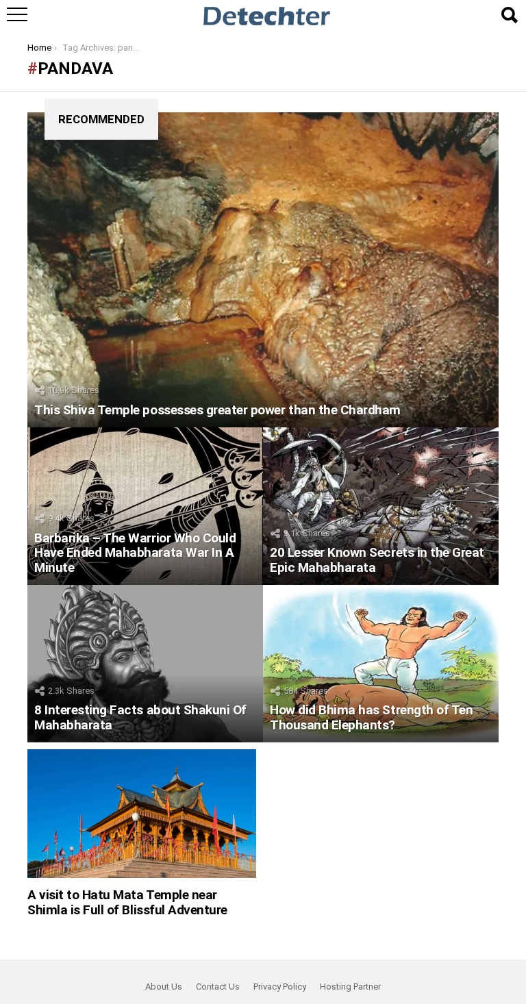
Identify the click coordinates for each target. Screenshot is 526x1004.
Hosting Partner (350, 986)
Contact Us (218, 986)
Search (509, 15)
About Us (163, 986)
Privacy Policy (279, 986)
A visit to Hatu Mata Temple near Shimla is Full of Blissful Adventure (127, 902)
